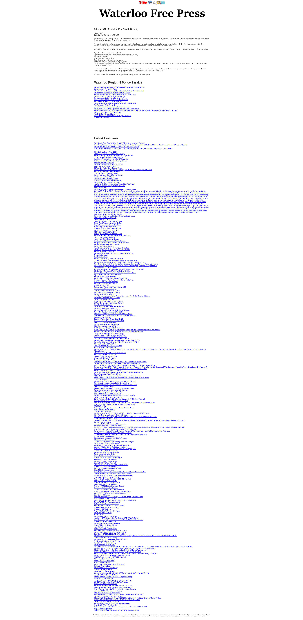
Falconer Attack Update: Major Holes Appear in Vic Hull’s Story (115, 429)
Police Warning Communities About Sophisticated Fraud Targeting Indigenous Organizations (125, 266)
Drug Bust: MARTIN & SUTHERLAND (107, 593)
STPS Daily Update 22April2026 (105, 227)
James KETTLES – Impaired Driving (106, 477)
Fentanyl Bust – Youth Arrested (105, 347)
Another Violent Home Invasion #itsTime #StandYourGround (114, 184)
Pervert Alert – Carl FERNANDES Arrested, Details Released (115, 381)
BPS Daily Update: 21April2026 (105, 326)
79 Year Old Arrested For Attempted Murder (109, 490)
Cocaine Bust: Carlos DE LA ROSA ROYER (109, 564)
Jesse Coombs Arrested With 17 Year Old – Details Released (115, 589)
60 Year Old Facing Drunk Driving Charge (108, 168)
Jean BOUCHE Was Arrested (104, 470)
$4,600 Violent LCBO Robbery (104, 410)
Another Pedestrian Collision (104, 163)
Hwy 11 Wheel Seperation (103, 609)
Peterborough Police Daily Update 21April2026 (110, 287)
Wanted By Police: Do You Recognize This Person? (112, 250)
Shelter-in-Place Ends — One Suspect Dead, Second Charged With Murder (120, 550)
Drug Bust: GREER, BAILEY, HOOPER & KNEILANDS (113, 314)
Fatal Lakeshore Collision (102, 513)
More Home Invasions (101, 117)
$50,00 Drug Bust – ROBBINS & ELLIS (107, 394)
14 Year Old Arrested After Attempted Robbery (110, 353)
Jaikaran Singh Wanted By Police (105, 356)
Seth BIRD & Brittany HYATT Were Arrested (109, 506)
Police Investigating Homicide (104, 454)
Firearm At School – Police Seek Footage (108, 301)
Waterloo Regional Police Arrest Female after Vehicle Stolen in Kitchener (119, 91)
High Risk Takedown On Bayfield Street (107, 171)
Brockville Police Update (102, 317)
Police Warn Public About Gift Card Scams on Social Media (114, 216)
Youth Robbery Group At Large (104, 114)
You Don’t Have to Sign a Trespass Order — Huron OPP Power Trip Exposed (120, 434)
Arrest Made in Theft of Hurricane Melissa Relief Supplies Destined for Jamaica (121, 378)
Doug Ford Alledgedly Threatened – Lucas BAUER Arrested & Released (118, 520)
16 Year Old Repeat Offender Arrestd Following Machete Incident (116, 260)
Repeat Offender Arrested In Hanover (107, 244)
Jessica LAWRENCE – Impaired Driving (108, 591)
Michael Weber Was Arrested (104, 436)
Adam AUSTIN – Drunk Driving (104, 561)
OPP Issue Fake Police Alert (104, 559)
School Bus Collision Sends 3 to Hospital (108, 596)
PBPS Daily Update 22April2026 (105, 232)
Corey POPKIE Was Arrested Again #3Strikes (110, 493)
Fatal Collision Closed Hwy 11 (104, 545)
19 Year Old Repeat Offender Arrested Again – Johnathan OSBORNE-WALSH (120, 607)
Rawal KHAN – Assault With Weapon (107, 456)
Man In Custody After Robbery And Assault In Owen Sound (114, 404)
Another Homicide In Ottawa (104, 177)
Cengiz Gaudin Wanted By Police (105, 89)
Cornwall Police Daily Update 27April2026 (108, 164)
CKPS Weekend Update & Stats (105, 166)
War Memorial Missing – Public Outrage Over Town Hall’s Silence (116, 147)
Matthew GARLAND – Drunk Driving (106, 507)
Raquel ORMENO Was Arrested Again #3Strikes (110, 539)
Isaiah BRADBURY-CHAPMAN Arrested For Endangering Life (115, 449)
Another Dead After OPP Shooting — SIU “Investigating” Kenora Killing (118, 497)
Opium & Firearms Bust (102, 566)
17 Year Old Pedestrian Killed (104, 299)
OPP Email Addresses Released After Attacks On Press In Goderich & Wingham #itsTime (125, 365)
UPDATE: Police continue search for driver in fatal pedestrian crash (117, 376)
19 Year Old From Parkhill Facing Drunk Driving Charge (113, 580)
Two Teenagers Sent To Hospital (105, 105)
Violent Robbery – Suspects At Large (107, 182)
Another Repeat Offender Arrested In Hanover (109, 241)
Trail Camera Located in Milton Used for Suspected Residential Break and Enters (122, 296)
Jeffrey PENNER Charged (103, 509)
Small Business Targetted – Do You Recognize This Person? (115, 103)
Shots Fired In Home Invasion (104, 237)
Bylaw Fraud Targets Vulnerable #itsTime (108, 223)
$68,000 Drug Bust (100, 187)
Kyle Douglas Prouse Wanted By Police (107, 275)
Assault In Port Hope (101, 285)
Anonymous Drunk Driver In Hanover (106, 239)
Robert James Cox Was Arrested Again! (107, 374)
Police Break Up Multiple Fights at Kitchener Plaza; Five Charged (116, 109)
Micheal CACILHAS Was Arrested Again (108, 458)
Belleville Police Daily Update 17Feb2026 (108, 370)
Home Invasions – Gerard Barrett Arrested (108, 175)
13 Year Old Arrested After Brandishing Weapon (110, 161)
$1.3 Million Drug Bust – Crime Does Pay (108, 101)
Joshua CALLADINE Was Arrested (106, 450)
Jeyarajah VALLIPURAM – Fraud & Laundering (110, 424)
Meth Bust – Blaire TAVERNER (105, 522)
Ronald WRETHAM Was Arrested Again (107, 502)
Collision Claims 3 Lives (102, 422)
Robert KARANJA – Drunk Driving (105, 516)
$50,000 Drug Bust (100, 406)
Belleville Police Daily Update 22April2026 (108, 259)
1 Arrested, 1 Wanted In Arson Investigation (109, 333)
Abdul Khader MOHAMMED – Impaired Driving (110, 532)
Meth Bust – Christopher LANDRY (106, 466)
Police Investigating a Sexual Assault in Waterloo (111, 100)
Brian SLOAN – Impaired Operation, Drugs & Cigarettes (113, 587)
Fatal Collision (99, 514)
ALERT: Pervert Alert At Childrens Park (107, 112)
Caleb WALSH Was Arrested (104, 571)
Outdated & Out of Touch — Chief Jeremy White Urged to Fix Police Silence (120, 362)
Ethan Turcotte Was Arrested (104, 440)
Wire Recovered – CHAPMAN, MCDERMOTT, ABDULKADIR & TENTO (118, 594)
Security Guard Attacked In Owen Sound (108, 234)
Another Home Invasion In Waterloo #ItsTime (109, 96)
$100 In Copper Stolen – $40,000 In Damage (109, 154)
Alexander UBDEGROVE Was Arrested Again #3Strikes (113, 585)
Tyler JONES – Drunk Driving (104, 527)
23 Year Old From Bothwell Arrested (106, 601)
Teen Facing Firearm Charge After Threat (108, 221)
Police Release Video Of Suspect (105, 283)
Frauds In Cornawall (101, 255)
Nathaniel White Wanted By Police (106, 179)
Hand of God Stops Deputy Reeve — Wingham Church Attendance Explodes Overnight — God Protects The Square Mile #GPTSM (139, 427)
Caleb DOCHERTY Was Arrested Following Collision (112, 445)
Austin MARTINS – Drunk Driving (105, 459)
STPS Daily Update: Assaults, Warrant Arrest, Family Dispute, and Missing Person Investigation (127, 330)
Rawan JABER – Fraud (102, 562)
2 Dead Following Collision (103, 569)
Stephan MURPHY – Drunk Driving (106, 568)
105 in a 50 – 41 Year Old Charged (106, 173)
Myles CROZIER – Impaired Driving (106, 504)
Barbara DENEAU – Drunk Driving (105, 461)
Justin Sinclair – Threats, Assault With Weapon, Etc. (112, 107)
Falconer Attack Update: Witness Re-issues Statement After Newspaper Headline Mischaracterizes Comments (132, 431)
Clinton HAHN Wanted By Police (105, 308)
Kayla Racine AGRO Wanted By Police (107, 225)
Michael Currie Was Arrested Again (106, 282)
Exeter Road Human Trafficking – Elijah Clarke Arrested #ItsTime (116, 342)
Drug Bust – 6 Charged (102, 495)
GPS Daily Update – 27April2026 (105, 152)
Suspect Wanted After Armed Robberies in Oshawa (111, 310)
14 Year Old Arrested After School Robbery (108, 303)
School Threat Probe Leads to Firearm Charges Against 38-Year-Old (117, 552)
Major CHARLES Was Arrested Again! (107, 511)
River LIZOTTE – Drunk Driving (105, 543)
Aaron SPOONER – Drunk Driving (105, 529)
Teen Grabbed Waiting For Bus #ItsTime (108, 346)
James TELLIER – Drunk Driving (105, 525)
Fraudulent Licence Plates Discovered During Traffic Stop (114, 280)
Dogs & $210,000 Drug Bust (103, 294)
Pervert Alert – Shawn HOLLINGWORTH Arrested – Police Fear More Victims (120, 369)
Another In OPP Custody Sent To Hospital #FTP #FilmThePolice (116, 518)
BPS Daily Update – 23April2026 (105, 218)
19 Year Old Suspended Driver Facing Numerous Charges (114, 442)
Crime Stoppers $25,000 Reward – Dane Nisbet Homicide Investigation (118, 372)
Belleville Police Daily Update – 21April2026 (109, 321)
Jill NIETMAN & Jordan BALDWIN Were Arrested (111, 582)
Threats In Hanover (100, 379)
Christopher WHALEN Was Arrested (106, 452)
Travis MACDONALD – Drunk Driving (107, 541)
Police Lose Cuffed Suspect (103, 246)
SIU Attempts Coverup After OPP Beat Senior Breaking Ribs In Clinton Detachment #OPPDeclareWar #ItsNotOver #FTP (135, 536)
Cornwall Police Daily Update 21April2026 (108, 312)
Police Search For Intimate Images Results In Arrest (112, 235)
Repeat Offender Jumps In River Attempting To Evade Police (115, 94)
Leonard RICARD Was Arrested (105, 463)
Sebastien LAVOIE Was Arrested (105, 584)
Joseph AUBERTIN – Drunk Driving (106, 575)
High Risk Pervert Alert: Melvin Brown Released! (110, 415)
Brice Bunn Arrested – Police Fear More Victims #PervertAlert (115, 385)
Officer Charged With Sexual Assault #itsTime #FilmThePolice (115, 315)
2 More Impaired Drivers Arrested (105, 418)
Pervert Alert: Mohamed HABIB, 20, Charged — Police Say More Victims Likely (121, 413)
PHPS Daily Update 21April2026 (105, 323)
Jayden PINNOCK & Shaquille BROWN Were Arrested (112, 474)
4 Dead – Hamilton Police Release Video (108, 180)
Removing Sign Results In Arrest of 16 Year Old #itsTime (113, 253)
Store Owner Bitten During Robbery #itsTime (109, 186)
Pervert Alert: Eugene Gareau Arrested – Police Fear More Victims (117, 340)
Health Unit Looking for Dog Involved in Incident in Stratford (114, 388)
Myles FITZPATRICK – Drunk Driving (107, 482)
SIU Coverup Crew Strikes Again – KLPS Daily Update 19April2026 (117, 363)
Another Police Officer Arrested (105, 276)
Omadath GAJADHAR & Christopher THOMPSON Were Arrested (116, 610)
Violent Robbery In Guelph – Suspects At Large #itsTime (113, 155)
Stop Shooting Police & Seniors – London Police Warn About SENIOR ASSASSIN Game (124, 402)
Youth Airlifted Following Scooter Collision (108, 157)
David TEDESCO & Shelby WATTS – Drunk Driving (112, 555)
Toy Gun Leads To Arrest (102, 411)
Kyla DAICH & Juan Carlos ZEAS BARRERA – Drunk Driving (115, 500)
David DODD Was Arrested (103, 578)
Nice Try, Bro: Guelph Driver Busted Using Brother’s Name (114, 408)
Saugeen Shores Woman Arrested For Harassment (111, 243)
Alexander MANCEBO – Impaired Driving (108, 426)
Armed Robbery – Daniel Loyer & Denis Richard (110, 530)
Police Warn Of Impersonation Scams (107, 292)
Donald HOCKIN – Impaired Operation (107, 523)
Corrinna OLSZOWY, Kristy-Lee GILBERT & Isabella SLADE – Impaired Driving (121, 573)
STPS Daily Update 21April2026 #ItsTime (108, 328)
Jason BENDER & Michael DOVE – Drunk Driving (111, 465)
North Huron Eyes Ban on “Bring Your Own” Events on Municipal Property (119, 143)
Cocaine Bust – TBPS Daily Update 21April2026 (110, 278)
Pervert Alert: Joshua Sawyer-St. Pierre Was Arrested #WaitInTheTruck (118, 331)
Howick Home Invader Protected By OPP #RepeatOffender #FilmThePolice (120, 472)
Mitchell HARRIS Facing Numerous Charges (109, 486)
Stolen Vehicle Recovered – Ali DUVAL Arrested (110, 438)
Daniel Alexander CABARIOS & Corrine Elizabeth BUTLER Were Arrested (119, 399)
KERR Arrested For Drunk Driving (105, 484)
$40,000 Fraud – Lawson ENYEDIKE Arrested (110, 557)
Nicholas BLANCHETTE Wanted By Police (109, 307)
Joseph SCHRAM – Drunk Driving (105, 605)
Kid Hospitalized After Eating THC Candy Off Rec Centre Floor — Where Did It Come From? (125, 417)
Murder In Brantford (100, 257)
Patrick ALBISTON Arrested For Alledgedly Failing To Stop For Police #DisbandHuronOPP (125, 548)
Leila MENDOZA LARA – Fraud (105, 498)
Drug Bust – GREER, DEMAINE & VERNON (109, 534)
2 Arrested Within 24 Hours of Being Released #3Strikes (113, 475)
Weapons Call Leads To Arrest (104, 358)
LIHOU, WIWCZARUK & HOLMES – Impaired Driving (112, 491)
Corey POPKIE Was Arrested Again (106, 443)
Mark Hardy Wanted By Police (104, 360)
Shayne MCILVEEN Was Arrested (105, 481)
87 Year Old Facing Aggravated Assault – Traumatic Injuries (114, 395)
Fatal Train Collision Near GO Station (107, 298)
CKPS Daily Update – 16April (104, 386)
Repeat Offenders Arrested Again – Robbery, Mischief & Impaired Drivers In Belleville (123, 170)
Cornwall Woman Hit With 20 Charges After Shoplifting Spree (115, 189)
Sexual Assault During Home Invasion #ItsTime (110, 98)
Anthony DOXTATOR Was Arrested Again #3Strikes (112, 603)
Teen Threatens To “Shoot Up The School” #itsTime (111, 248)
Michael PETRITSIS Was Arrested (106, 488)
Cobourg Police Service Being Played (107, 324)
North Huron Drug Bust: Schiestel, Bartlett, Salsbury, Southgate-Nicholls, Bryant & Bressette (126, 264)
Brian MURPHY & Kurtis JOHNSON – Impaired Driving (113, 577)
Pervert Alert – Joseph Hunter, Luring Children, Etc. (111, 383)
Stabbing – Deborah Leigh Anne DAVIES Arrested (111, 159)
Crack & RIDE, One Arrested (104, 219)
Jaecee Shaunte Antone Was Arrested (107, 291)
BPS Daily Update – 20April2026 (105, 354)
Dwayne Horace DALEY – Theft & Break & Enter (111, 401)
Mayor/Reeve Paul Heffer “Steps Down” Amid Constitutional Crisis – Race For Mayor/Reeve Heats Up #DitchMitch (133, 148)
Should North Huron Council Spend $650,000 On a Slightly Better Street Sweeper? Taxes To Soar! (127, 598)
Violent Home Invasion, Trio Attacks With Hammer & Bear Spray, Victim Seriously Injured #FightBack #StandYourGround (135, 110)
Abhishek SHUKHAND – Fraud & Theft (107, 468)
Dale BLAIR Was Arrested (103, 305)
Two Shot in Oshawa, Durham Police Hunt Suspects (112, 338)
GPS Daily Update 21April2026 (104, 344)
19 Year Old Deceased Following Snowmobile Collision (112, 433)
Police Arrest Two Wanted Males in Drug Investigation (112, 116)
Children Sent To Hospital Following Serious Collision (112, 93)
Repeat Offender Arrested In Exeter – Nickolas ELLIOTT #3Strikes (117, 600)
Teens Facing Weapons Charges (105, 289)
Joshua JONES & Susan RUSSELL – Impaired (110, 447)
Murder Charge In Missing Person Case (107, 228)
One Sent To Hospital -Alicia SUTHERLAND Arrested (112, 479)
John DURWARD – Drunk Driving (105, 538)
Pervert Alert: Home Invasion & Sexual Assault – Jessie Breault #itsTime (119, 87)
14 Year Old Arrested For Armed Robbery (108, 397)
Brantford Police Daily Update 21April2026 (108, 319)
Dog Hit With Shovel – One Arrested (106, 230)
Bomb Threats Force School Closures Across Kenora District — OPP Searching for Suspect (125, 553)
